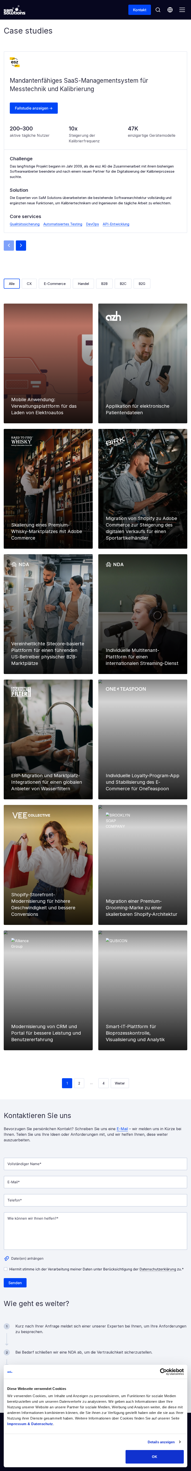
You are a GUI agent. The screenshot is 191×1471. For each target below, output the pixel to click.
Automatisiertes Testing (62, 224)
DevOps (92, 224)
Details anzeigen (161, 1442)
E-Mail (122, 1128)
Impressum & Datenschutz (30, 1424)
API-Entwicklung (116, 224)
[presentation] (9, 245)
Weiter (120, 1083)
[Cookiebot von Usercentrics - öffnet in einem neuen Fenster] (163, 1371)
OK (154, 1457)
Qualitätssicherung (25, 224)
